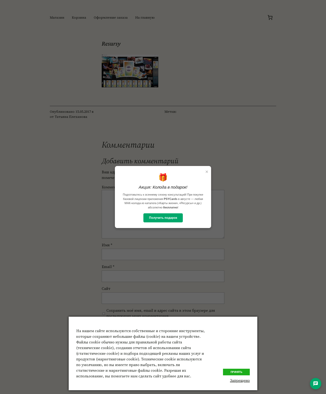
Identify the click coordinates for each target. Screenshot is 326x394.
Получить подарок (163, 217)
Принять (236, 372)
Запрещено (240, 380)
